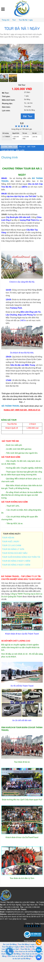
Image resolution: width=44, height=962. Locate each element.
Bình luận (20, 150)
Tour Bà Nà (29, 946)
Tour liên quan (7, 150)
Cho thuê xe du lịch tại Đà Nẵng (27, 957)
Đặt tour (31, 147)
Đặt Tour (27, 116)
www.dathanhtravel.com (16, 914)
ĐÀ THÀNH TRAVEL (11, 406)
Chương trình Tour (9, 147)
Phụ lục (22, 147)
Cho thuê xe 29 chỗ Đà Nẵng (26, 951)
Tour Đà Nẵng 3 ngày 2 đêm (29, 944)
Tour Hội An (25, 949)
